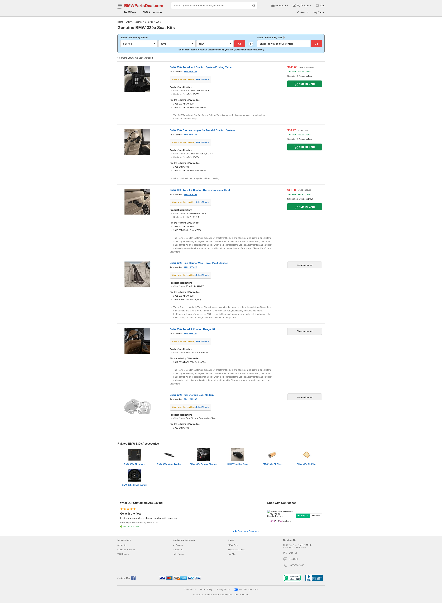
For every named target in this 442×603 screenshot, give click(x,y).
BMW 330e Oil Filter (272, 464)
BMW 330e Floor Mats (134, 464)
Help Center (319, 12)
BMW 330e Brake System (134, 485)
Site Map (232, 554)
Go (240, 43)
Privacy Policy (223, 589)
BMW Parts (130, 12)
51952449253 (190, 194)
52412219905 (190, 399)
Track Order (178, 549)
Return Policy (206, 589)
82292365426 (190, 267)
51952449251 (190, 135)
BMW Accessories (152, 12)
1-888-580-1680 (296, 565)
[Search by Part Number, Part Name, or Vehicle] (254, 5)
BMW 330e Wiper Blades (169, 464)
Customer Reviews (126, 549)
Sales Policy (190, 589)
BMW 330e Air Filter (306, 464)
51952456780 (190, 334)
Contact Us (303, 12)
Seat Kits (149, 22)
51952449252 (190, 71)
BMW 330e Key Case (237, 464)
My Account (178, 545)
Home (120, 22)
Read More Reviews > (248, 531)
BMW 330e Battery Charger (203, 464)
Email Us (293, 553)
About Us (121, 545)
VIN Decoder (123, 554)
